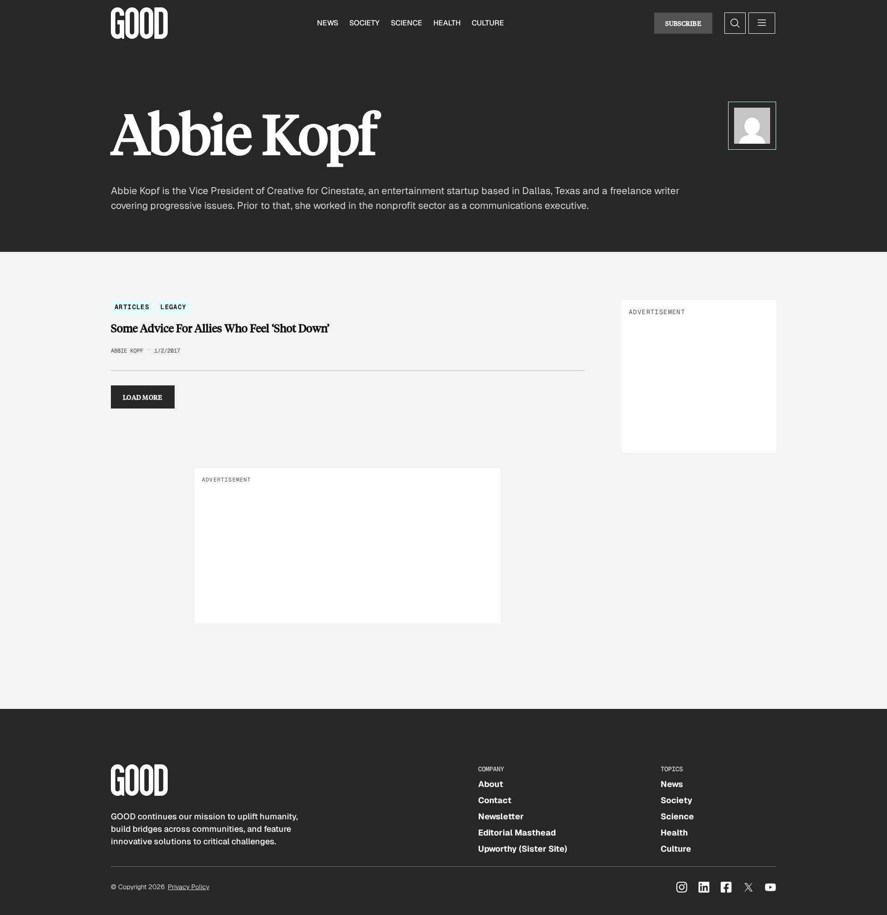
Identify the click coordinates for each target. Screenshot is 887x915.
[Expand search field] (735, 23)
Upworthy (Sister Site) (522, 848)
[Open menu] (761, 23)
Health (447, 23)
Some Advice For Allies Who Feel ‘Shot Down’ (220, 328)
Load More (143, 397)
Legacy (173, 307)
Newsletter (501, 816)
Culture (488, 23)
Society (364, 23)
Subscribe (683, 23)
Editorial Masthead (517, 832)
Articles (132, 307)
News (327, 23)
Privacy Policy (188, 887)
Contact (494, 800)
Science (406, 23)
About (490, 784)
